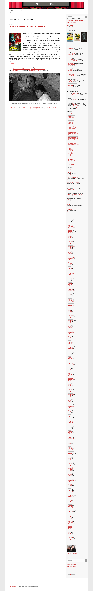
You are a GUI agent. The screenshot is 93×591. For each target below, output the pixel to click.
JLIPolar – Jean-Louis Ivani (72, 206)
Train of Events (71, 71)
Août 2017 (69, 351)
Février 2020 (70, 314)
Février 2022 (70, 284)
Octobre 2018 (70, 333)
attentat (53, 107)
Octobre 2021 (70, 289)
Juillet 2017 (70, 352)
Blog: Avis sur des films (71, 187)
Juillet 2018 (70, 337)
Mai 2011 (69, 443)
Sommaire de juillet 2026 (72, 64)
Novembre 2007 (71, 495)
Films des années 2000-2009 (73, 144)
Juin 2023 (69, 264)
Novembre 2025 (71, 228)
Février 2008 (70, 491)
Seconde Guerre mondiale (45, 108)
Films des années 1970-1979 (73, 140)
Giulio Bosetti (34, 68)
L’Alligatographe (70, 199)
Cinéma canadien (71, 119)
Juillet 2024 (70, 248)
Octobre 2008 (70, 481)
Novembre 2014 (71, 391)
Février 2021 (70, 299)
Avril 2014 (69, 400)
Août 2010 (69, 454)
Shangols (68, 197)
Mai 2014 (69, 399)
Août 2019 (69, 321)
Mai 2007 (69, 502)
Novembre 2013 (71, 406)
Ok (86, 17)
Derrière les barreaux (72, 75)
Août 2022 (69, 277)
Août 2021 (69, 291)
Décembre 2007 (71, 494)
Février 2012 (70, 432)
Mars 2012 (70, 431)
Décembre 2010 (71, 449)
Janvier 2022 (70, 285)
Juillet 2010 (70, 455)
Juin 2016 (69, 368)
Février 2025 (70, 240)
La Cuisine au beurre (72, 47)
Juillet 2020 (70, 307)
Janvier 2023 (70, 270)
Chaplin (69, 148)
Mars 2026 (70, 224)
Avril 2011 (69, 444)
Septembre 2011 (71, 438)
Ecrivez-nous (74, 553)
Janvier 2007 (70, 507)
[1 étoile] (14, 67)
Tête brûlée (70, 65)
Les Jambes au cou (71, 53)
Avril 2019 (69, 326)
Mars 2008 (70, 490)
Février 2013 (70, 417)
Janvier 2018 (70, 344)
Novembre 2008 (71, 480)
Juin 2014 (69, 397)
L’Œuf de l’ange (71, 59)
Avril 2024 (70, 252)
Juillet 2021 (70, 293)
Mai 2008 (69, 487)
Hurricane (70, 86)
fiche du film (15, 70)
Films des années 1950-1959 (73, 138)
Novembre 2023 (71, 258)
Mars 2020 (70, 312)
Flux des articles (71, 573)
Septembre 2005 (71, 527)
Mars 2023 (70, 268)
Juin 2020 (69, 309)
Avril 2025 (70, 237)
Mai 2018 (69, 339)
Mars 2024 (70, 253)
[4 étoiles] (18, 67)
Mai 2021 (69, 295)
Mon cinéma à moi (70, 179)
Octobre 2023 (70, 259)
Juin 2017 (69, 353)
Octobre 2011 (70, 437)
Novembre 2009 (71, 465)
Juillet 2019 (70, 322)
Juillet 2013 (70, 411)
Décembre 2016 (71, 360)
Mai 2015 (69, 384)
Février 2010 (70, 462)
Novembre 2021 (71, 288)
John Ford (69, 154)
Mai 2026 (69, 221)
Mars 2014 (70, 401)
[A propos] (77, 548)
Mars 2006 (70, 520)
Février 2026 (70, 225)
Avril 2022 (70, 281)
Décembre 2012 (70, 420)
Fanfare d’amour (71, 66)
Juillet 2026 (70, 219)
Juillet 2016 (70, 367)
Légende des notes (71, 160)
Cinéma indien (70, 123)
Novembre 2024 (71, 243)
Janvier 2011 (70, 448)
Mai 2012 (69, 428)
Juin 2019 (69, 323)
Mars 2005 (70, 534)
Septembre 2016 (71, 364)
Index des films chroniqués (72, 564)
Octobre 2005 (70, 526)
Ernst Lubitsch (70, 153)
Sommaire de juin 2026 (72, 84)
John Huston (70, 158)
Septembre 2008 (71, 483)
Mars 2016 (70, 372)
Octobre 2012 (70, 422)
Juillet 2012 (70, 426)
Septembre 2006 (71, 512)
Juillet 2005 (70, 529)
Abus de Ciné (69, 172)
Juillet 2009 (70, 470)
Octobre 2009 (70, 467)
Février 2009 (70, 476)
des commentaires (72, 575)
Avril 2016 (69, 370)
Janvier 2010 (70, 463)
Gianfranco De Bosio (34, 70)
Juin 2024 (69, 249)
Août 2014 (69, 395)
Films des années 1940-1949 (73, 137)
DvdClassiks (69, 169)
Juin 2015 (69, 383)
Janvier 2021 (70, 300)
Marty (69, 68)
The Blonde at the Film (71, 209)
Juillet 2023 (70, 263)
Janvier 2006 (70, 522)
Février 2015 (70, 388)
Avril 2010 (69, 459)
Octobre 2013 (70, 407)
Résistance (38, 108)
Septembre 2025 (71, 231)
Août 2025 (69, 232)
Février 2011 (70, 447)
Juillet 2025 (70, 233)
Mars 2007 (70, 505)
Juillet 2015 (70, 381)
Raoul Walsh (70, 155)
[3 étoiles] (17, 67)
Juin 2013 (69, 412)
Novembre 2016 (71, 362)
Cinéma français (71, 122)
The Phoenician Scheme (72, 74)
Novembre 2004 (71, 539)
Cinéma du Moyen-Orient (73, 127)
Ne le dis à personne (76, 94)
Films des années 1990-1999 (73, 143)
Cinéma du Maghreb (71, 126)
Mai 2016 (69, 369)
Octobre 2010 (70, 452)
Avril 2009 (70, 474)
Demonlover (70, 70)
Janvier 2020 (70, 315)
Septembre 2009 (71, 468)
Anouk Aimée (41, 68)
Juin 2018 (69, 338)
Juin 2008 (69, 486)
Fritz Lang (70, 152)
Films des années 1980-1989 (73, 142)
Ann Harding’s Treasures (71, 174)
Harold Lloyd (70, 150)
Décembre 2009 (71, 464)
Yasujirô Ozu (70, 159)
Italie (28, 108)
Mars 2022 (70, 283)
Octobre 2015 (70, 378)
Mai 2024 (69, 251)
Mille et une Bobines (70, 189)
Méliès (69, 147)
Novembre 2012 (71, 421)
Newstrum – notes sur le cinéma (73, 182)
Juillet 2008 (70, 485)
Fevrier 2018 (70, 343)
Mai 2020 (69, 310)
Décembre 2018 (71, 331)
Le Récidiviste (70, 55)
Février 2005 (70, 536)
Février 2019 (70, 328)
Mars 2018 (70, 342)
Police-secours (70, 54)
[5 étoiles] (20, 67)
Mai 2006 (69, 517)
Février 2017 (70, 358)
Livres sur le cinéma (71, 163)
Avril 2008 (70, 489)
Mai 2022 (69, 280)
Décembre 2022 (71, 272)
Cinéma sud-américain (72, 131)
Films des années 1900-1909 (73, 132)
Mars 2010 (70, 460)
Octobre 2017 (70, 348)
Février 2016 (70, 373)
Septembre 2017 (71, 349)
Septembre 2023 (71, 261)
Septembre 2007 (71, 497)
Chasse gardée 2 (71, 57)
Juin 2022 (69, 279)
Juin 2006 (69, 516)
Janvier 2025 (70, 241)
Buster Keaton (70, 149)
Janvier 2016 (70, 374)
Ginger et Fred (75, 102)
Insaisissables (70, 50)
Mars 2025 (70, 238)
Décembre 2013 (70, 405)
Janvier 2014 (70, 404)
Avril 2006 (70, 518)
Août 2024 (70, 247)
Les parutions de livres (72, 164)
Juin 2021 (69, 294)
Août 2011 (69, 439)
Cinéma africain (71, 113)
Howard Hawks (70, 156)
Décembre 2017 (70, 346)
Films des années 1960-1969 (34, 107)
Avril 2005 (70, 533)
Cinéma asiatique (71, 117)
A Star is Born (70, 48)
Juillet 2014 (70, 396)
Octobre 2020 (70, 304)
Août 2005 (70, 528)
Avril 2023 (70, 267)
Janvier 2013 (70, 418)
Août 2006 (70, 513)
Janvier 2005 (70, 537)
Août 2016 (69, 365)
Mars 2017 (70, 357)
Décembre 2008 (71, 479)
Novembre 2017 (71, 347)
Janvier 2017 (70, 359)
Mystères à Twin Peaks (72, 80)
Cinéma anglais (71, 116)
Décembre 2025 (71, 227)
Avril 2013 (69, 415)
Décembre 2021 (70, 286)
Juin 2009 (69, 471)
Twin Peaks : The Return (72, 76)
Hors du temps (70, 63)
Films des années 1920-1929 (73, 134)
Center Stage (70, 85)
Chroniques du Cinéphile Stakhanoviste (74, 194)
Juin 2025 (69, 235)
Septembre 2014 (71, 394)
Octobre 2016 (70, 363)
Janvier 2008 (70, 492)
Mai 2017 (69, 354)
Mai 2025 (69, 236)
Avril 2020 (70, 311)
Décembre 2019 (71, 316)
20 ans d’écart (75, 99)
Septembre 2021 (71, 290)
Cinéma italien (25, 107)
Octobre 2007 (70, 496)
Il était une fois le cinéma (71, 184)
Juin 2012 (69, 427)
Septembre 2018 (71, 335)
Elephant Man (70, 81)
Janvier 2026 (70, 226)
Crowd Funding (70, 161)
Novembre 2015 (71, 376)
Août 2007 (70, 499)
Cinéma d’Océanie (71, 128)
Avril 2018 (69, 341)
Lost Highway (70, 69)
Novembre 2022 (71, 273)
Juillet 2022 (70, 278)
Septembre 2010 (71, 453)
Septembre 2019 (71, 320)
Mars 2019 (70, 327)
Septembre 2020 (71, 305)
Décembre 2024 (71, 242)
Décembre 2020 (71, 301)
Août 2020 (70, 306)
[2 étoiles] (16, 67)
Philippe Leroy (26, 68)
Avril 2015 (69, 385)
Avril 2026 (70, 222)
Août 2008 (70, 484)
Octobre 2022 (70, 274)
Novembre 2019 (71, 317)
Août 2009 (70, 469)
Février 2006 (70, 521)
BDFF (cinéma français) (71, 201)
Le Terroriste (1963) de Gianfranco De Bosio (28, 26)
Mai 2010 (69, 458)
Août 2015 (69, 380)
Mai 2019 (69, 325)
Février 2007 (70, 506)
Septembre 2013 (71, 409)
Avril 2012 (69, 429)
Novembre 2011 (70, 436)
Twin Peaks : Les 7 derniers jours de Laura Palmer (77, 78)
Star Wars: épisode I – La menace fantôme (80, 107)
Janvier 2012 (70, 433)
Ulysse (69, 52)
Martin (69, 93)
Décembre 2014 (71, 390)
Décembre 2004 (71, 538)
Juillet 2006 (70, 515)
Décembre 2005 (71, 523)
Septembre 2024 (71, 246)
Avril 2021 (69, 296)
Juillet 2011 (70, 441)
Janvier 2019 (70, 330)
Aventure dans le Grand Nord (73, 60)
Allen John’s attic (70, 192)
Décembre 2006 (71, 508)
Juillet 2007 (70, 500)
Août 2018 (69, 336)
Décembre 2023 (71, 257)
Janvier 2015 (70, 389)
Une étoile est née (71, 49)
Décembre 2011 (70, 434)
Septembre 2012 (71, 423)
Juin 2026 (69, 220)
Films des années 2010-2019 (73, 145)
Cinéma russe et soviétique (73, 129)
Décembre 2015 (70, 375)
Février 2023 (70, 269)
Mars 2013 (70, 416)
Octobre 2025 (70, 230)
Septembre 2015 (71, 379)
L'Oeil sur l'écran (15, 10)
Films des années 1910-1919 (73, 133)
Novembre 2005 (71, 524)
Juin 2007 (69, 501)
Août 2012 (69, 425)
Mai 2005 (69, 532)
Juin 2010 (69, 457)
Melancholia (75, 105)
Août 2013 (69, 410)
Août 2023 (69, 262)
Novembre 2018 (71, 332)
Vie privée (70, 87)
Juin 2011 (69, 442)
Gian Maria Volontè (18, 68)
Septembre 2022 (71, 275)
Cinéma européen (71, 121)
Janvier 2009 (70, 478)
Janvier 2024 (70, 256)
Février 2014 (70, 402)
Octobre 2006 (70, 511)
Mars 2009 (70, 475)
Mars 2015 (70, 386)
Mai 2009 (69, 473)
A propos (69, 553)
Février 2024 (70, 254)
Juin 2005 (69, 531)
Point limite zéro (74, 97)
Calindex (68, 204)
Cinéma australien (71, 118)
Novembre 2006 (71, 510)
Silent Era (68, 211)
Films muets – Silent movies (72, 177)
